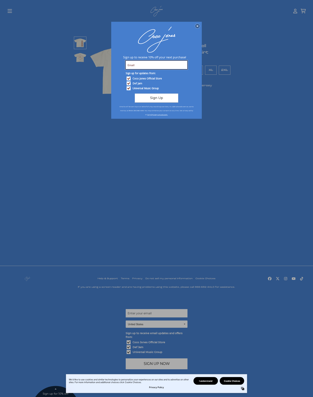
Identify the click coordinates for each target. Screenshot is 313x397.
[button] (197, 26)
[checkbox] (157, 78)
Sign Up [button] (156, 98)
